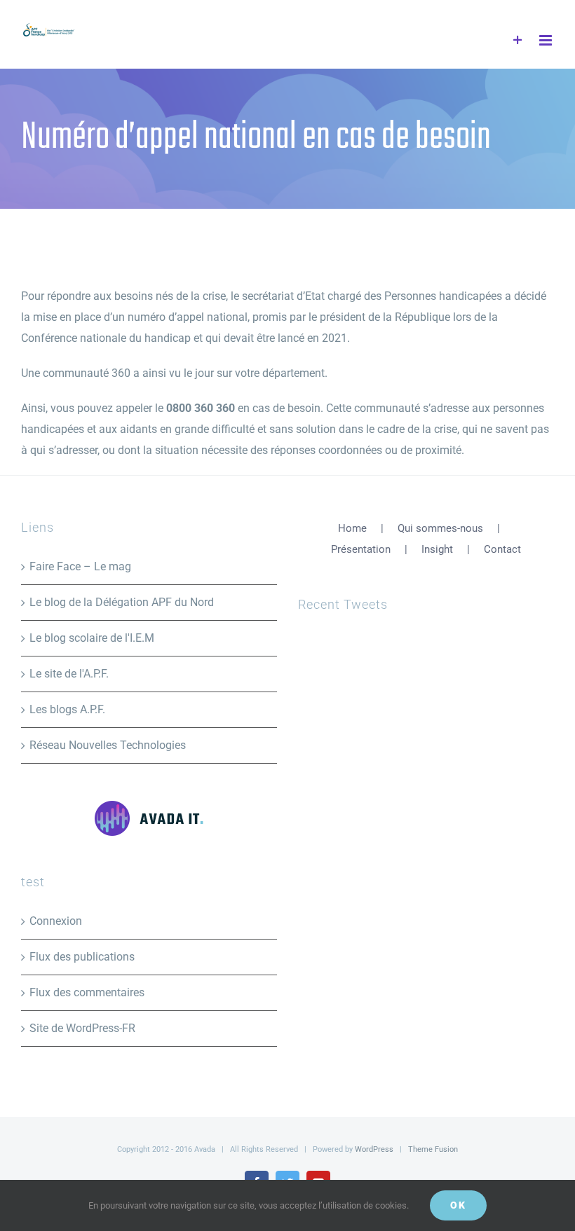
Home (352, 528)
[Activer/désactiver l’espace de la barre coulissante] (517, 40)
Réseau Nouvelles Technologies (107, 745)
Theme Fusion (433, 1149)
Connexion (55, 921)
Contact (502, 549)
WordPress (374, 1149)
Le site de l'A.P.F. (69, 673)
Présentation (361, 549)
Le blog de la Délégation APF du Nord (121, 602)
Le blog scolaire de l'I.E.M (91, 638)
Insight (437, 549)
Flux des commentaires (86, 992)
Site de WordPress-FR (82, 1028)
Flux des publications (82, 956)
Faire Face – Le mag (80, 566)
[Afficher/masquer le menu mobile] (546, 40)
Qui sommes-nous (440, 528)
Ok (458, 1205)
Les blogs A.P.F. (67, 709)
